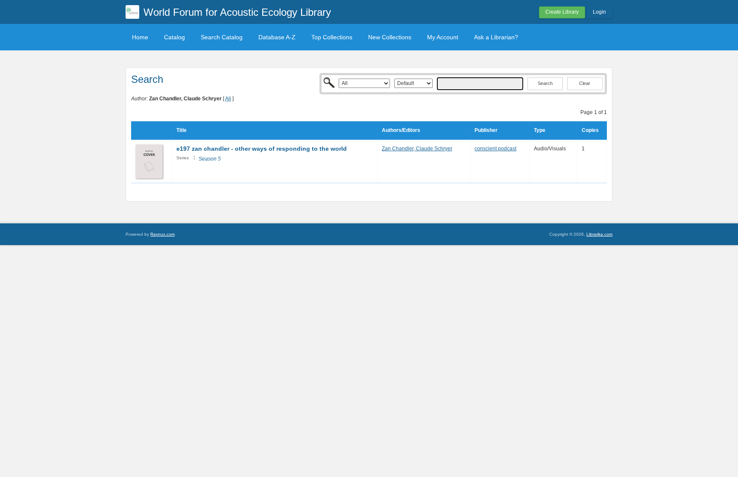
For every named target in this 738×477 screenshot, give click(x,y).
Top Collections (331, 37)
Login (599, 12)
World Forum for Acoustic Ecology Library (237, 12)
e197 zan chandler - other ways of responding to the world (261, 148)
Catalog (174, 37)
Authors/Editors (401, 130)
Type (539, 130)
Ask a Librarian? (496, 37)
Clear (584, 83)
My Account (442, 37)
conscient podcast (495, 149)
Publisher (486, 130)
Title (181, 130)
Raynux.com (162, 234)
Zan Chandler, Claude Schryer (417, 149)
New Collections (389, 37)
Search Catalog (222, 37)
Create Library (562, 12)
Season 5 (210, 159)
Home (140, 37)
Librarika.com (599, 234)
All (228, 99)
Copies (590, 130)
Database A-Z (277, 37)
